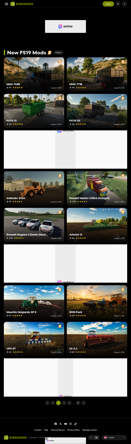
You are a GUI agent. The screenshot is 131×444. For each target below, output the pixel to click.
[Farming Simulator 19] (49, 53)
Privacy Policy (73, 430)
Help (46, 430)
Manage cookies (89, 430)
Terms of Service (58, 430)
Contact (37, 430)
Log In (108, 4)
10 (78, 403)
